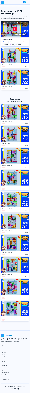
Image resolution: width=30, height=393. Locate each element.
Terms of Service (5, 379)
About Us (3, 368)
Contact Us (3, 374)
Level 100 (3, 357)
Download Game (5, 372)
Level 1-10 (3, 352)
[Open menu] (27, 2)
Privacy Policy (4, 377)
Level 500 (3, 361)
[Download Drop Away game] (24, 2)
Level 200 (3, 359)
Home (4, 6)
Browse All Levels (5, 350)
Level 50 (3, 354)
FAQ (2, 370)
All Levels (10, 6)
